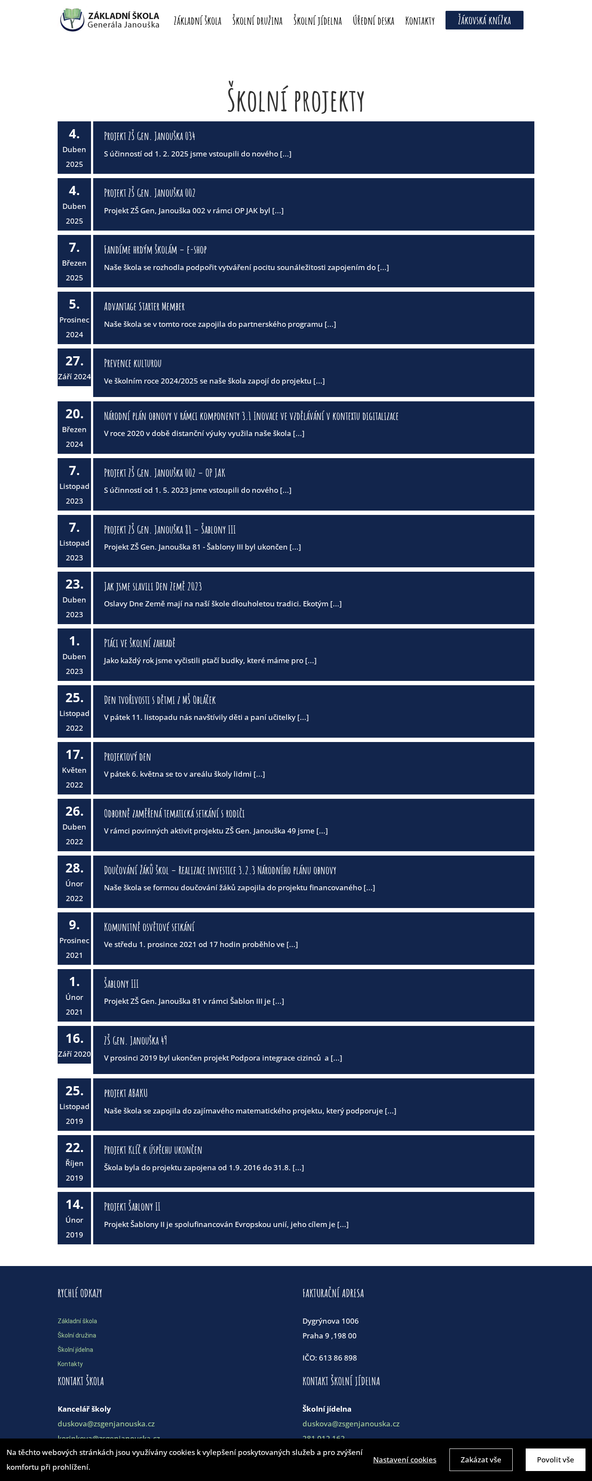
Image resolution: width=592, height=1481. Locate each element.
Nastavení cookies (404, 1460)
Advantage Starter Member (144, 306)
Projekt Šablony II (132, 1206)
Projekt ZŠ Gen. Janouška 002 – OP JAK (164, 472)
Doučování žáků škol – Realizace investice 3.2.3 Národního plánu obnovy (220, 870)
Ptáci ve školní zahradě (140, 643)
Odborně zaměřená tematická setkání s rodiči (174, 813)
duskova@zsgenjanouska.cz (106, 1424)
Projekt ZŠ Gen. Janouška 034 (149, 136)
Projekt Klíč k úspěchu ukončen (153, 1149)
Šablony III (121, 983)
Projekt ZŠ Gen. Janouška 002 (150, 192)
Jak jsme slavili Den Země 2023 (153, 586)
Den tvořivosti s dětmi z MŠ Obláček (160, 699)
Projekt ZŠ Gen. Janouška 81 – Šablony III (170, 529)
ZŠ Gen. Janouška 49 (135, 1040)
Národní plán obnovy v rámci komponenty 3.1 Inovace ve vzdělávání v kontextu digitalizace (251, 416)
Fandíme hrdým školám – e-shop (155, 249)
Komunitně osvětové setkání (149, 927)
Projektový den (127, 756)
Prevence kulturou (133, 363)
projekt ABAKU (126, 1093)
